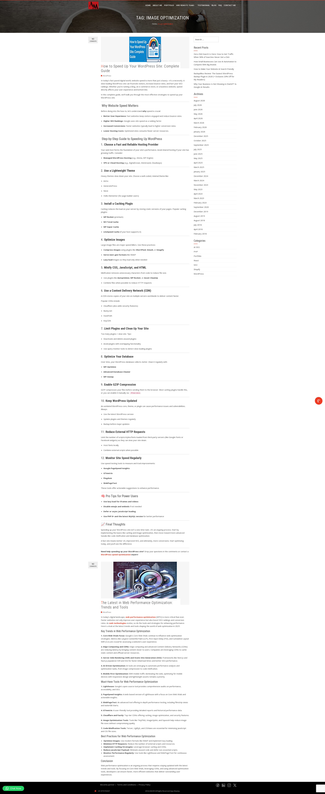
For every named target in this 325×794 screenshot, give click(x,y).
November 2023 (201, 185)
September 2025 (201, 145)
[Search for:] (206, 39)
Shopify (197, 269)
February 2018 (200, 233)
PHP (196, 251)
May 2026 (198, 114)
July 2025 (198, 149)
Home (148, 5)
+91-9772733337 (103, 791)
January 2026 (199, 131)
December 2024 (201, 176)
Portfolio (169, 5)
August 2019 (199, 216)
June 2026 (198, 109)
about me (157, 5)
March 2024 (199, 180)
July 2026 (198, 105)
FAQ (220, 5)
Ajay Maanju (175, 791)
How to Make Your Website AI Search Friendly (214, 69)
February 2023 (200, 202)
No (93, 40)
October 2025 (200, 140)
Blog (214, 5)
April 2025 (198, 162)
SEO (195, 265)
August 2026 (199, 100)
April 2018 (198, 229)
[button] (13, 788)
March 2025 (199, 167)
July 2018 (198, 225)
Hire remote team (185, 5)
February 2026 (200, 127)
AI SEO (197, 247)
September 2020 (201, 207)
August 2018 (199, 220)
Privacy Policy (144, 784)
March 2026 (199, 122)
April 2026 (198, 118)
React (196, 260)
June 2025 (198, 154)
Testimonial (204, 5)
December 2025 (201, 136)
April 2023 (198, 193)
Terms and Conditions (126, 784)
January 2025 (199, 171)
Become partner (107, 784)
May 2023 (198, 189)
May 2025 (198, 158)
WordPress (107, 76)
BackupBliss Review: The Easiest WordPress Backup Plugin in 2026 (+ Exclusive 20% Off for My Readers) (214, 76)
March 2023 (199, 198)
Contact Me (230, 5)
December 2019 (201, 211)
